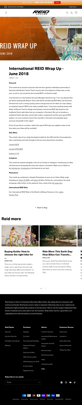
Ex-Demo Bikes (28, 366)
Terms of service (34, 399)
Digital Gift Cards (28, 371)
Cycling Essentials (47, 364)
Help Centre (72, 7)
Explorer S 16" (14, 153)
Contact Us (63, 336)
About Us (8, 332)
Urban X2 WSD (24, 180)
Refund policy (16, 399)
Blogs (43, 369)
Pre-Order (26, 336)
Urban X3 (37, 180)
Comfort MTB (14, 144)
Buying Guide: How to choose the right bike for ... (18, 254)
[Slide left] (36, 288)
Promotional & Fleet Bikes (31, 341)
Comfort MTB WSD (16, 149)
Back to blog (42, 207)
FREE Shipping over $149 (31, 361)
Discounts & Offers (29, 352)
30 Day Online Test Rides (15, 7)
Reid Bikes (42, 399)
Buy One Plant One (11, 336)
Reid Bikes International (12, 341)
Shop (57, 3)
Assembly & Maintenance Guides (49, 337)
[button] (6, 12)
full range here (57, 183)
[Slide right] (45, 288)
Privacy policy (24, 399)
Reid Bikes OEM (59, 399)
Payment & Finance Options (29, 346)
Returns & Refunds (65, 345)
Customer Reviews (47, 332)
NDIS (43, 359)
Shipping (26, 332)
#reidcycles (25, 168)
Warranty (7, 345)
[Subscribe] (38, 382)
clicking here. (16, 168)
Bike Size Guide (46, 350)
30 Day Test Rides (65, 350)
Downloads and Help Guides (47, 344)
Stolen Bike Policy (65, 341)
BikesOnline (68, 399)
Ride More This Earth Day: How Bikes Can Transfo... (57, 253)
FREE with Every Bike (29, 357)
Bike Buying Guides (47, 355)
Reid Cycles (50, 399)
